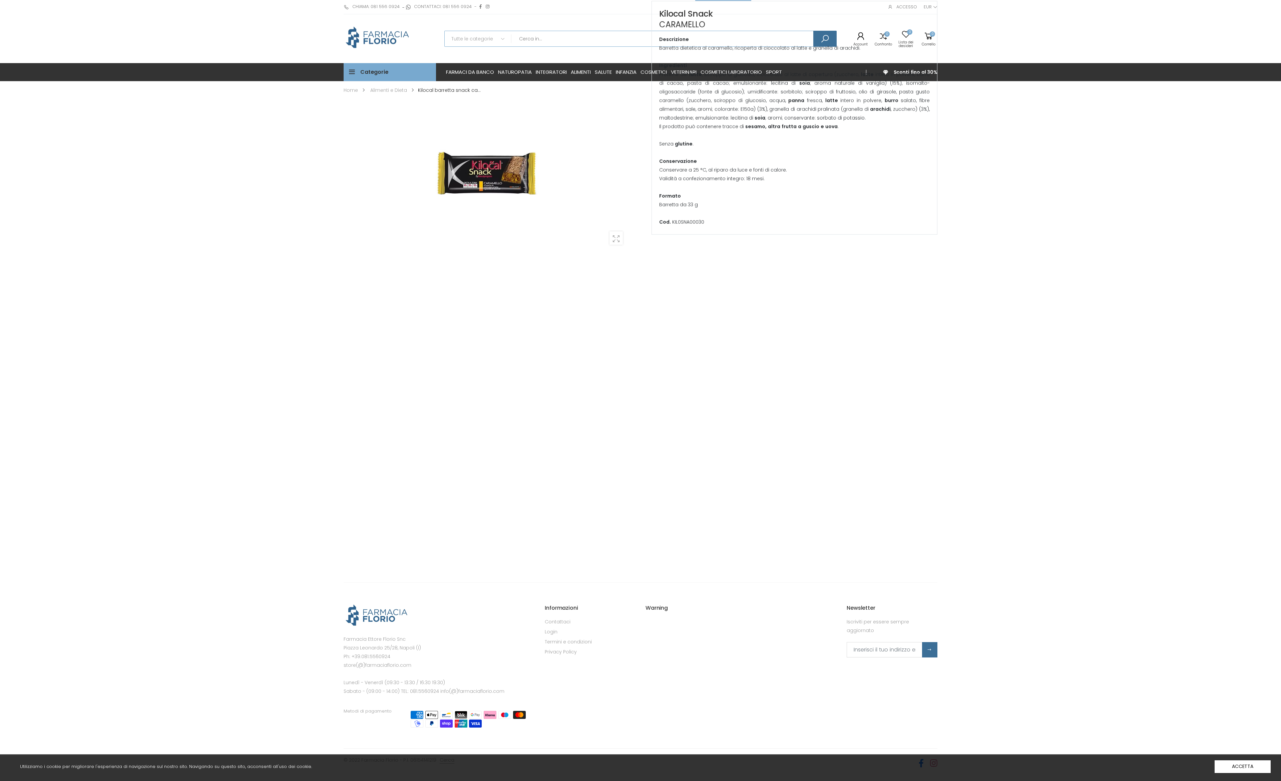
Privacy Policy (561, 651)
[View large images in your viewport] (616, 238)
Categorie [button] (374, 72)
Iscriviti (929, 649)
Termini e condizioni (568, 641)
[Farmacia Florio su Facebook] (480, 6)
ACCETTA (1242, 766)
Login (551, 631)
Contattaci (557, 621)
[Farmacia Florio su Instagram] (487, 6)
